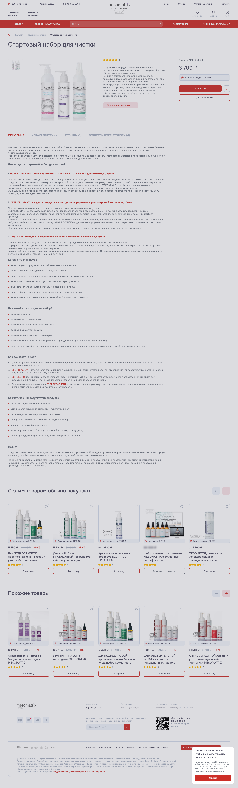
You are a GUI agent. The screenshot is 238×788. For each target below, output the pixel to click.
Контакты (225, 4)
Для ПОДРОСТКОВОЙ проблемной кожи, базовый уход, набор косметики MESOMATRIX (26, 558)
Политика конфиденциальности (153, 747)
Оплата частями (204, 97)
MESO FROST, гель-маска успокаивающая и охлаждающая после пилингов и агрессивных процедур (206, 560)
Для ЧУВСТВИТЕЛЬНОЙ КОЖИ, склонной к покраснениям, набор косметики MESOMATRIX (160, 661)
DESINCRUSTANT (21, 369)
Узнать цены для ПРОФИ (198, 77)
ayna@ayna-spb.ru (130, 708)
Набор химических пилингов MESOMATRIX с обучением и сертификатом (163, 557)
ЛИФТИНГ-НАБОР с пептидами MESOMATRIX (70, 657)
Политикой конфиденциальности (209, 771)
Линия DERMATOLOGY (216, 23)
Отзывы (181, 4)
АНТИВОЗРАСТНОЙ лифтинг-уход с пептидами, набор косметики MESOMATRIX (209, 659)
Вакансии (90, 747)
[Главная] (9, 35)
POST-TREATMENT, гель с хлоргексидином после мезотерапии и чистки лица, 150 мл (58, 236)
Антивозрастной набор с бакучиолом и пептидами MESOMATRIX (25, 659)
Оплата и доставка (203, 4)
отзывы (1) (73, 135)
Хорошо (213, 777)
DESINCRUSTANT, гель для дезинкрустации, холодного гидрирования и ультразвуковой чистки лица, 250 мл (71, 202)
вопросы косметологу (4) (109, 135)
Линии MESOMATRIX (47, 23)
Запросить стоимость (164, 571)
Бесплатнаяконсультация (33, 14)
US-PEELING (18, 377)
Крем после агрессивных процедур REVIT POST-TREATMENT (115, 557)
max (191, 708)
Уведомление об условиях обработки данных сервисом (79, 771)
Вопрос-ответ (105, 747)
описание (16, 135)
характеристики (45, 135)
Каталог (18, 23)
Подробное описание (118, 105)
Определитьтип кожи (13, 14)
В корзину (200, 88)
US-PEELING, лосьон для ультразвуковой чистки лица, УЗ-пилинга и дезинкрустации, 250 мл (62, 173)
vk (184, 708)
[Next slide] (226, 491)
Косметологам (181, 23)
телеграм (160, 708)
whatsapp (173, 708)
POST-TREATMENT (56, 384)
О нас (166, 4)
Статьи (119, 747)
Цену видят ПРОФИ (157, 541)
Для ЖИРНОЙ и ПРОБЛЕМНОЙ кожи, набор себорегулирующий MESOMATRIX (71, 558)
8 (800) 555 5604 (71, 4)
